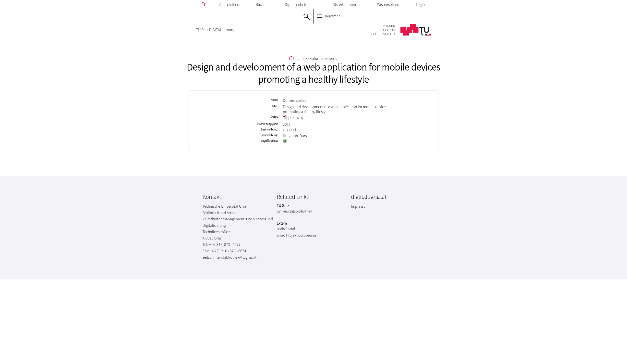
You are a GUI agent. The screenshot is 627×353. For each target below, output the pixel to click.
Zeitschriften (229, 4)
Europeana (307, 235)
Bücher (261, 4)
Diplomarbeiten (298, 4)
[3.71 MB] (295, 117)
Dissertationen (344, 4)
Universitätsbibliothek (294, 211)
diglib (299, 58)
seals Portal (286, 228)
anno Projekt (287, 235)
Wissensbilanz (388, 4)
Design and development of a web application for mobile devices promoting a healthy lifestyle (313, 73)
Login (420, 4)
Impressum (360, 206)
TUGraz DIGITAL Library (215, 30)
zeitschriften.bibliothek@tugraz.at (229, 257)
